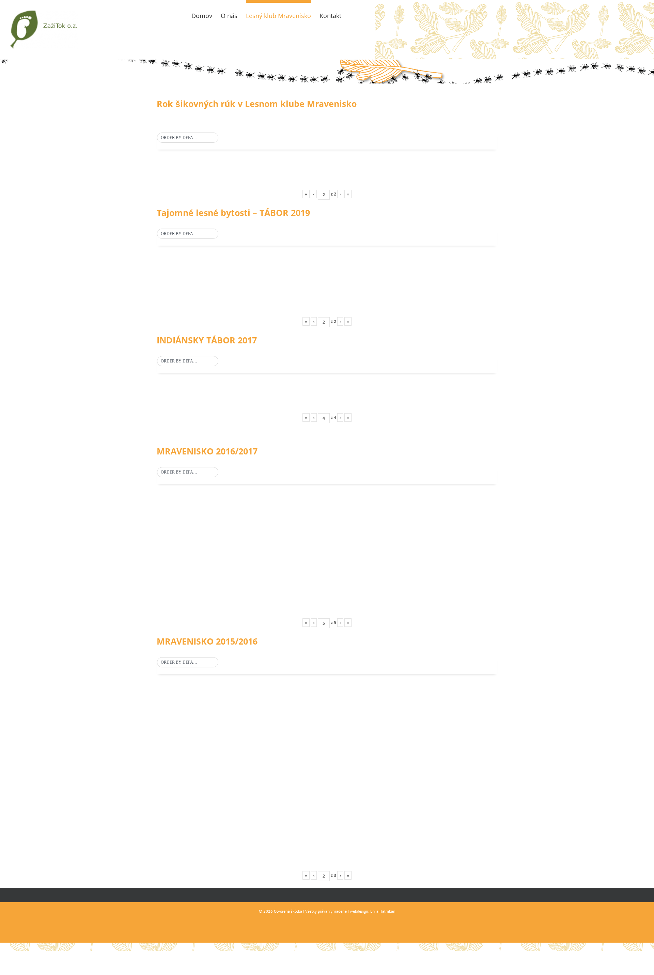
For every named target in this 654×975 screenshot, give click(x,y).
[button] (187, 138)
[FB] (353, 14)
